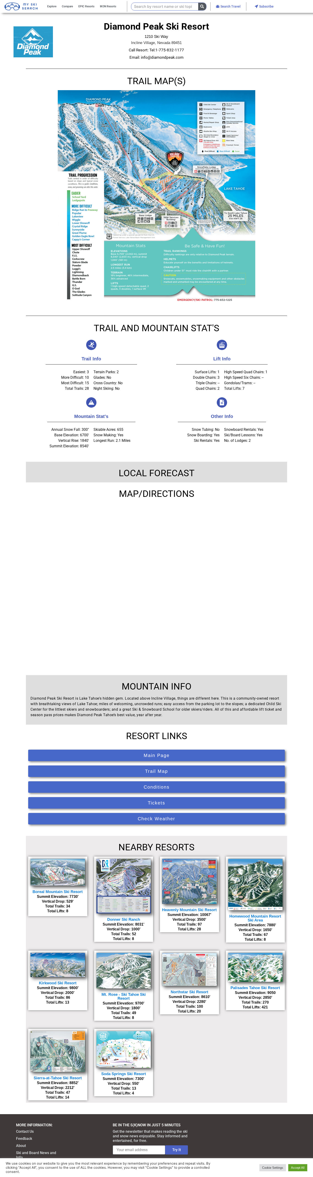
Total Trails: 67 (255, 935)
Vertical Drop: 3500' (189, 919)
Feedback (24, 1138)
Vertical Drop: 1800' (123, 1008)
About (21, 1146)
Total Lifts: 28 (189, 929)
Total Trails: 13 (123, 1088)
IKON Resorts (108, 6)
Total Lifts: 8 (57, 911)
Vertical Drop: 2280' (189, 1002)
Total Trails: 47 (57, 1092)
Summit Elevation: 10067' (189, 915)
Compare (67, 6)
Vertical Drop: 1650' (255, 930)
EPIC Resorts (86, 6)
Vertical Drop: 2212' (57, 1088)
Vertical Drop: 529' (58, 901)
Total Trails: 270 (255, 1002)
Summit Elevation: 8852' (58, 1083)
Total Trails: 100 (189, 1006)
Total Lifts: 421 (255, 1007)
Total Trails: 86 (57, 997)
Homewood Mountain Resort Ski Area (255, 918)
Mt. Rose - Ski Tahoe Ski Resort (124, 996)
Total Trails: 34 (57, 906)
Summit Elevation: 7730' (58, 897)
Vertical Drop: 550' (123, 1083)
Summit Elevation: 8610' (189, 997)
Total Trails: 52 (123, 934)
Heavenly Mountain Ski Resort (189, 910)
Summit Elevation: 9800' (58, 988)
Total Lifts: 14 (57, 1097)
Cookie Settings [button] (272, 1167)
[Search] (202, 6)
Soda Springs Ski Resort (123, 1074)
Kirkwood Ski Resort (58, 983)
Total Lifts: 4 (123, 1093)
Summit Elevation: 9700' (123, 1003)
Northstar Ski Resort (189, 992)
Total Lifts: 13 (57, 1002)
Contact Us (25, 1131)
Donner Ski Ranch (123, 919)
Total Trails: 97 (189, 924)
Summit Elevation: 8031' (123, 924)
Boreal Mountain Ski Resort (58, 892)
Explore (51, 6)
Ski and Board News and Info (36, 1155)
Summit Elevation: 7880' (255, 925)
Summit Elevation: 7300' (123, 1079)
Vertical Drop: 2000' (57, 993)
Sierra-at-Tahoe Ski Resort (58, 1078)
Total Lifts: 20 (189, 1011)
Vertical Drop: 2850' (255, 997)
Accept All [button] (298, 1167)
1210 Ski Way (156, 36)
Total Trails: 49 (123, 1013)
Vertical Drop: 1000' (123, 929)
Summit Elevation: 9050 (255, 993)
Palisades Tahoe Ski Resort (255, 988)
